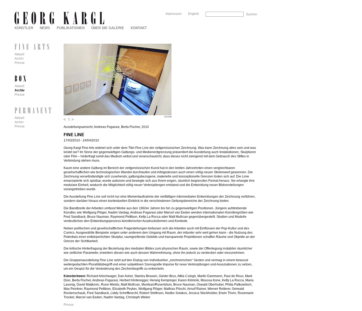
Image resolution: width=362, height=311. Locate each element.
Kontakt (139, 28)
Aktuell (19, 54)
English (193, 14)
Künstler (24, 28)
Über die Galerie (107, 28)
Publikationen (71, 28)
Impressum (174, 14)
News (45, 28)
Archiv (19, 58)
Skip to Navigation (246, 2)
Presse (69, 304)
